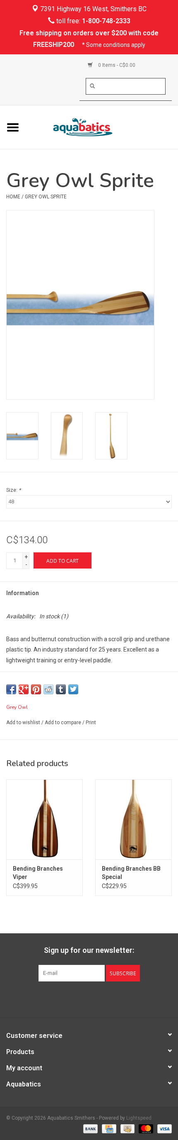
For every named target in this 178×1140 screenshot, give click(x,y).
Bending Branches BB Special (131, 872)
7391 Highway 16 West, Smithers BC (92, 9)
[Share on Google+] (24, 689)
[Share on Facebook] (11, 689)
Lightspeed (139, 1118)
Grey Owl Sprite (46, 197)
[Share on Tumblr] (61, 689)
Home (13, 197)
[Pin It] (36, 689)
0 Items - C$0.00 (116, 65)
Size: (13, 490)
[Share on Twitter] (73, 689)
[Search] (92, 86)
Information (22, 593)
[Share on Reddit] (48, 689)
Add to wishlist (23, 722)
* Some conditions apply (113, 44)
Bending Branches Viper (38, 872)
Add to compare (63, 722)
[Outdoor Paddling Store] (102, 126)
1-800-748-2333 (106, 21)
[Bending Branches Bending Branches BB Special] (133, 819)
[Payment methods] (89, 1128)
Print (91, 722)
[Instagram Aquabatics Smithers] (96, 998)
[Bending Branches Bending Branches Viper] (44, 819)
